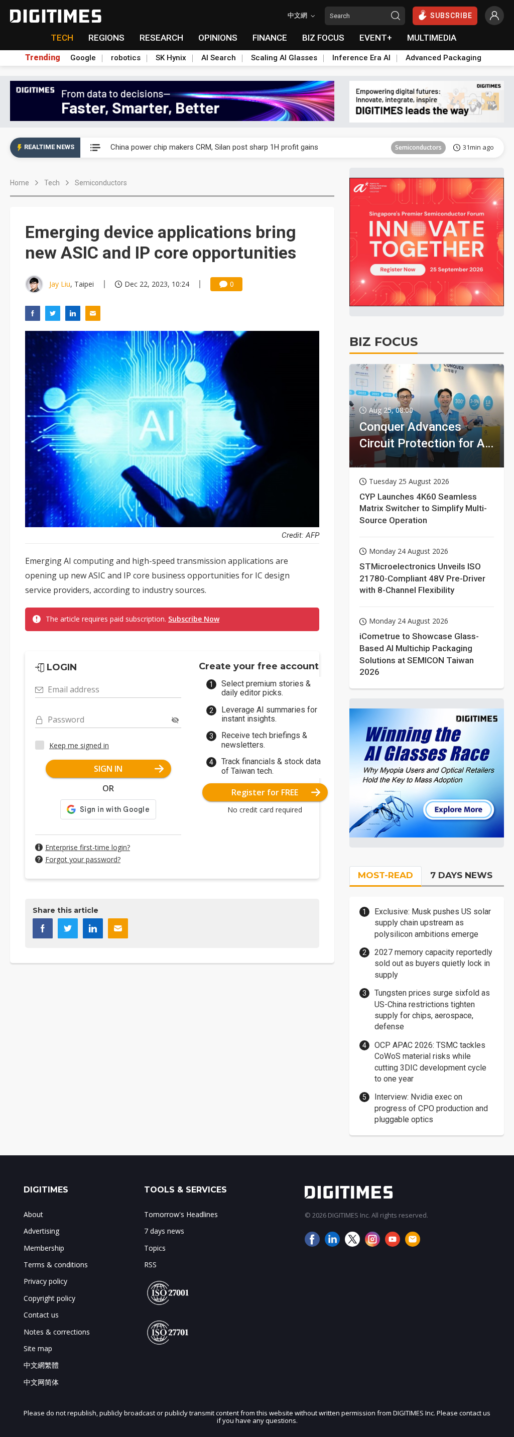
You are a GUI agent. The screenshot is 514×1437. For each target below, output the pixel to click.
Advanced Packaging (443, 57)
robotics (126, 57)
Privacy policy (45, 1281)
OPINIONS (217, 38)
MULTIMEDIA (431, 38)
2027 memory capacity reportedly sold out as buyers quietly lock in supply (433, 963)
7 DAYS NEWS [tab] (461, 875)
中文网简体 (41, 1382)
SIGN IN (108, 768)
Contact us (41, 1315)
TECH (62, 38)
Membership (44, 1248)
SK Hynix (171, 57)
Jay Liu (59, 284)
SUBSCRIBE (451, 16)
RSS (150, 1264)
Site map (38, 1348)
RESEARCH (161, 38)
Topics (155, 1248)
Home (19, 183)
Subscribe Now (193, 619)
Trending (42, 57)
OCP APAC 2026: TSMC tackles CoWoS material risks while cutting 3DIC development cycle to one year (430, 1062)
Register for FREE (264, 792)
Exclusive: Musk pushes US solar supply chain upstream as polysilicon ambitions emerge (432, 923)
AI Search (218, 57)
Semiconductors (418, 147)
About (33, 1214)
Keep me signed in (79, 745)
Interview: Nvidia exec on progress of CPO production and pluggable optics (431, 1108)
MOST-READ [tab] (385, 875)
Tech (52, 183)
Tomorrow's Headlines (181, 1214)
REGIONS (106, 38)
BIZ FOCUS (323, 38)
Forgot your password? (82, 859)
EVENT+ (375, 38)
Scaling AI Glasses (284, 57)
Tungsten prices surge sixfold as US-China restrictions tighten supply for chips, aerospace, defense (432, 1009)
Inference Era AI (361, 57)
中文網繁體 (41, 1365)
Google (83, 57)
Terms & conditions (56, 1264)
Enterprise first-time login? (87, 847)
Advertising (41, 1231)
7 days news (164, 1231)
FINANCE (269, 38)
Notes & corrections (57, 1332)
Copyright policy (49, 1298)
